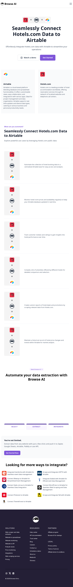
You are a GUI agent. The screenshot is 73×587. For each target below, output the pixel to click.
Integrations (9, 553)
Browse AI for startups (55, 535)
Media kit (33, 557)
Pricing (7, 559)
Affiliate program (53, 532)
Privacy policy (52, 546)
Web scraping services (12, 556)
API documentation (36, 535)
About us (32, 554)
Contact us (33, 548)
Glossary (32, 560)
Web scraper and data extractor (12, 533)
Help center (33, 532)
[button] (70, 4)
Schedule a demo (35, 551)
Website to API (9, 543)
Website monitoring (11, 540)
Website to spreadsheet (12, 537)
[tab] (14, 427)
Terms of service (53, 549)
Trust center (33, 538)
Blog (31, 541)
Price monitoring (10, 550)
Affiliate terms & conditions (56, 552)
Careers (32, 545)
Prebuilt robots (10, 547)
